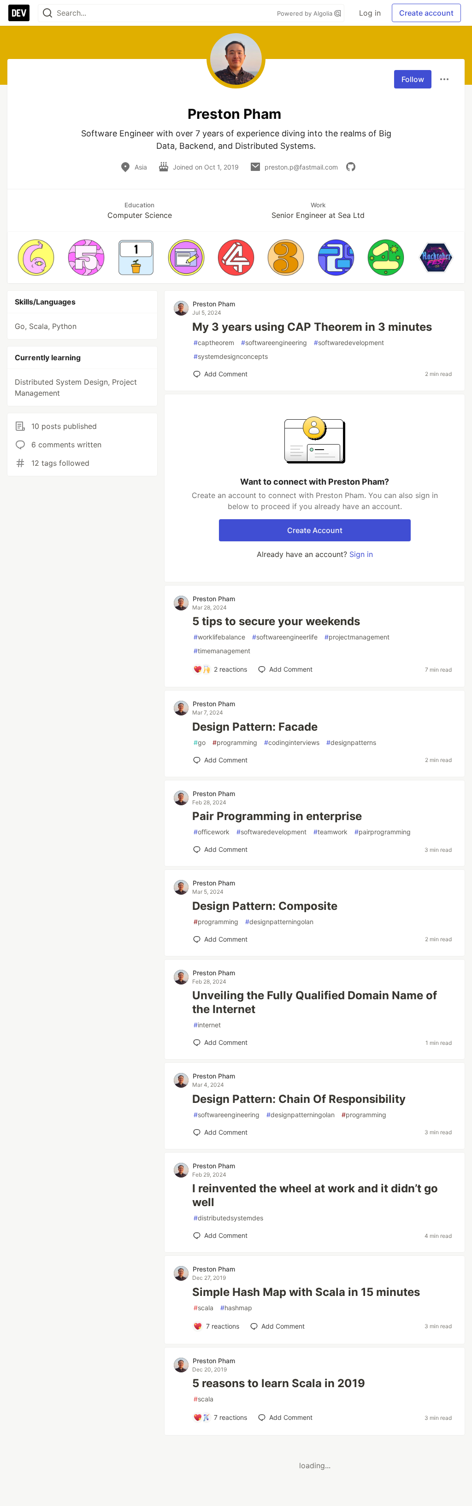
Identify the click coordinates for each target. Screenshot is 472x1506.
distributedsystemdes (228, 1218)
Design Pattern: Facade (255, 726)
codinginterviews (291, 742)
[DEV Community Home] (18, 13)
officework (212, 832)
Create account (426, 13)
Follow (412, 79)
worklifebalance (219, 637)
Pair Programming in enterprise (277, 816)
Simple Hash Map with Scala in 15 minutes (306, 1292)
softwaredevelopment (349, 342)
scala (203, 1308)
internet (207, 1025)
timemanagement (222, 651)
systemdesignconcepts (231, 356)
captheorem (214, 342)
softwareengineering (274, 342)
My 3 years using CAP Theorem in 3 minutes (312, 327)
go (200, 742)
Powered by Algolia (305, 13)
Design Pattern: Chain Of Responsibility (299, 1099)
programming (234, 742)
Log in (370, 13)
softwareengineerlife (285, 637)
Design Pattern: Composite (264, 906)
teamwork (330, 832)
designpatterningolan (279, 922)
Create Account (314, 530)
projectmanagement (356, 637)
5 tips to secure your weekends (276, 621)
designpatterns (351, 742)
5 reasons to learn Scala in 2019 (278, 1383)
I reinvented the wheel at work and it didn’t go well (315, 1195)
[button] (36, 257)
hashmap (236, 1308)
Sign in (361, 554)
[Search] (47, 13)
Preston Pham (214, 304)
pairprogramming (382, 832)
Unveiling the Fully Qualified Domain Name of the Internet (314, 1002)
